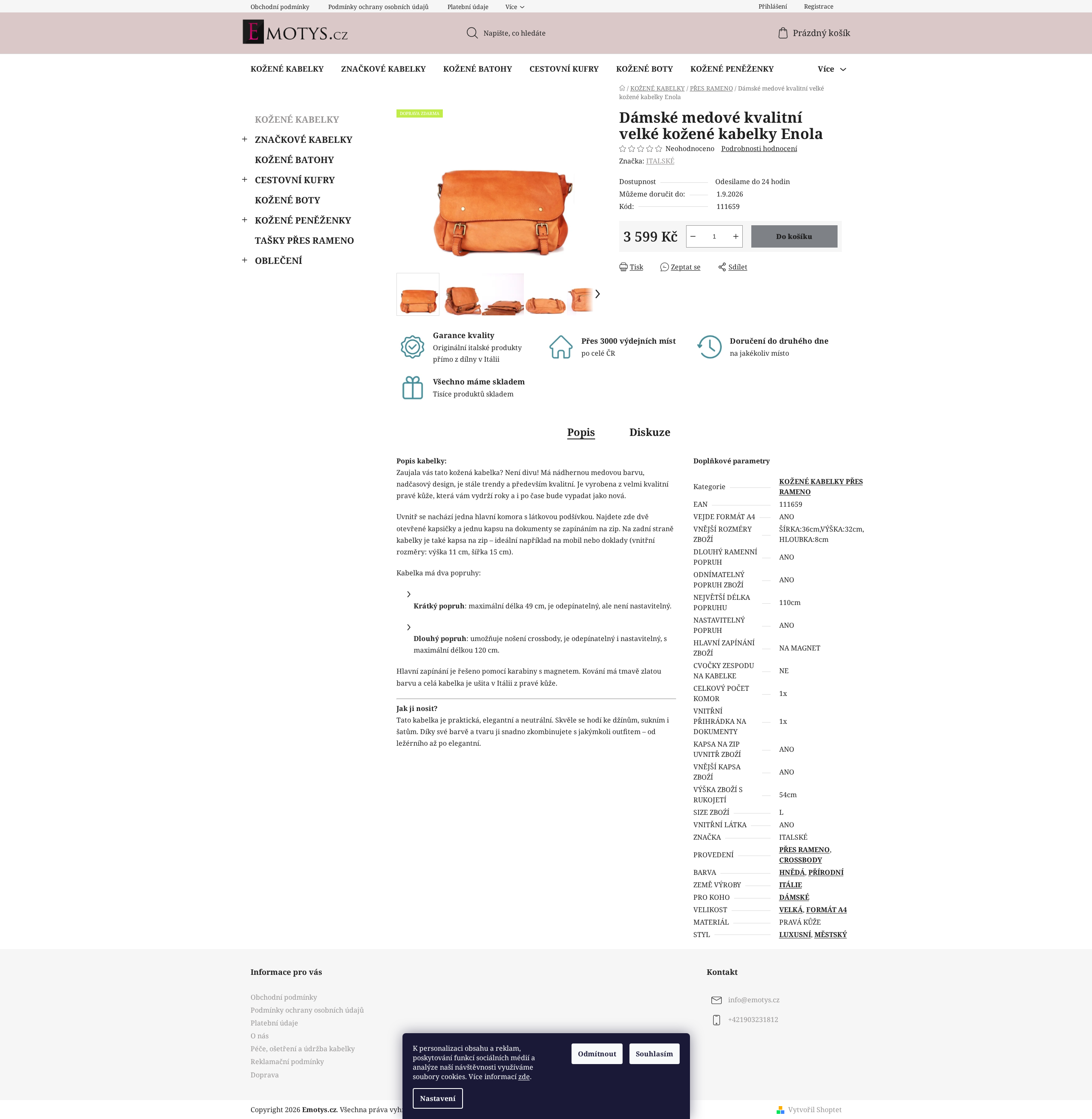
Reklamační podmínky (287, 1061)
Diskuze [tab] (650, 432)
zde (524, 1076)
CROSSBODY (800, 860)
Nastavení (438, 1098)
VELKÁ (791, 909)
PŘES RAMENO (804, 849)
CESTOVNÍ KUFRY (295, 180)
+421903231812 (753, 1019)
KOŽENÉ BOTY (287, 200)
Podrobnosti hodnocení (759, 148)
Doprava (265, 1075)
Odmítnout (597, 1054)
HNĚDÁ (792, 872)
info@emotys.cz (754, 999)
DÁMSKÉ (794, 897)
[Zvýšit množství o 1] (735, 236)
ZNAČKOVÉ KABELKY (303, 139)
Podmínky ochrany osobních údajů (378, 7)
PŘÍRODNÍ (826, 872)
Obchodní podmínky (280, 7)
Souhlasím (654, 1054)
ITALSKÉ (660, 161)
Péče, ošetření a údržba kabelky (303, 1048)
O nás (260, 1035)
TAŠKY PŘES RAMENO (304, 240)
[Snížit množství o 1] (693, 236)
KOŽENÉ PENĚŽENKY (303, 220)
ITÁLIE (790, 884)
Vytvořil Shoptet (815, 1109)
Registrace (818, 6)
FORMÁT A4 (826, 909)
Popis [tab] (581, 432)
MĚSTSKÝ (830, 934)
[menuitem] (287, 68)
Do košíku (794, 236)
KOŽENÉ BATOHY (294, 160)
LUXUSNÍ (795, 934)
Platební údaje (468, 7)
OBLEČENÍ (278, 260)
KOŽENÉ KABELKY (297, 119)
